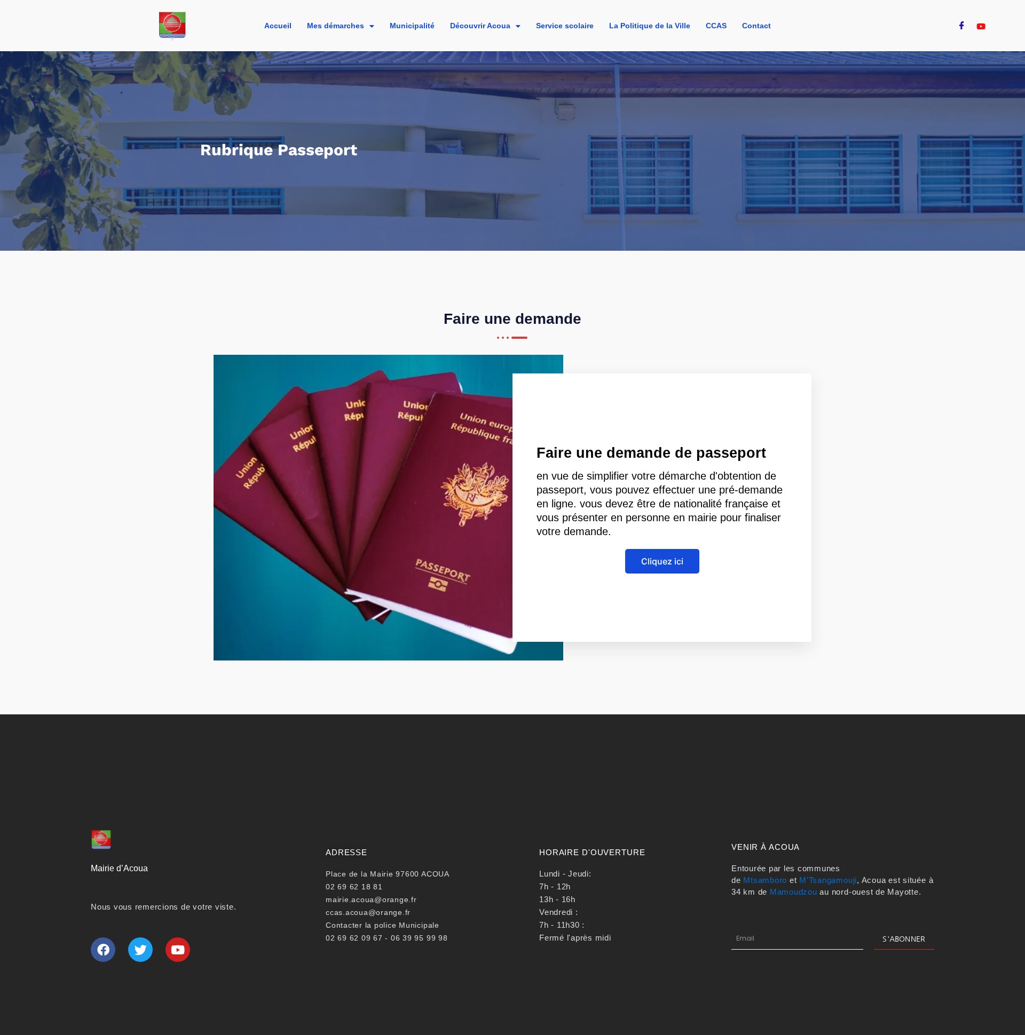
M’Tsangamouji (828, 880)
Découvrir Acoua (480, 25)
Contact (756, 25)
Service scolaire (565, 25)
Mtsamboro (765, 880)
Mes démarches (335, 25)
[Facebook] (962, 26)
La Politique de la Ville (649, 25)
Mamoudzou (793, 891)
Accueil (277, 25)
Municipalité (412, 25)
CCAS (716, 25)
